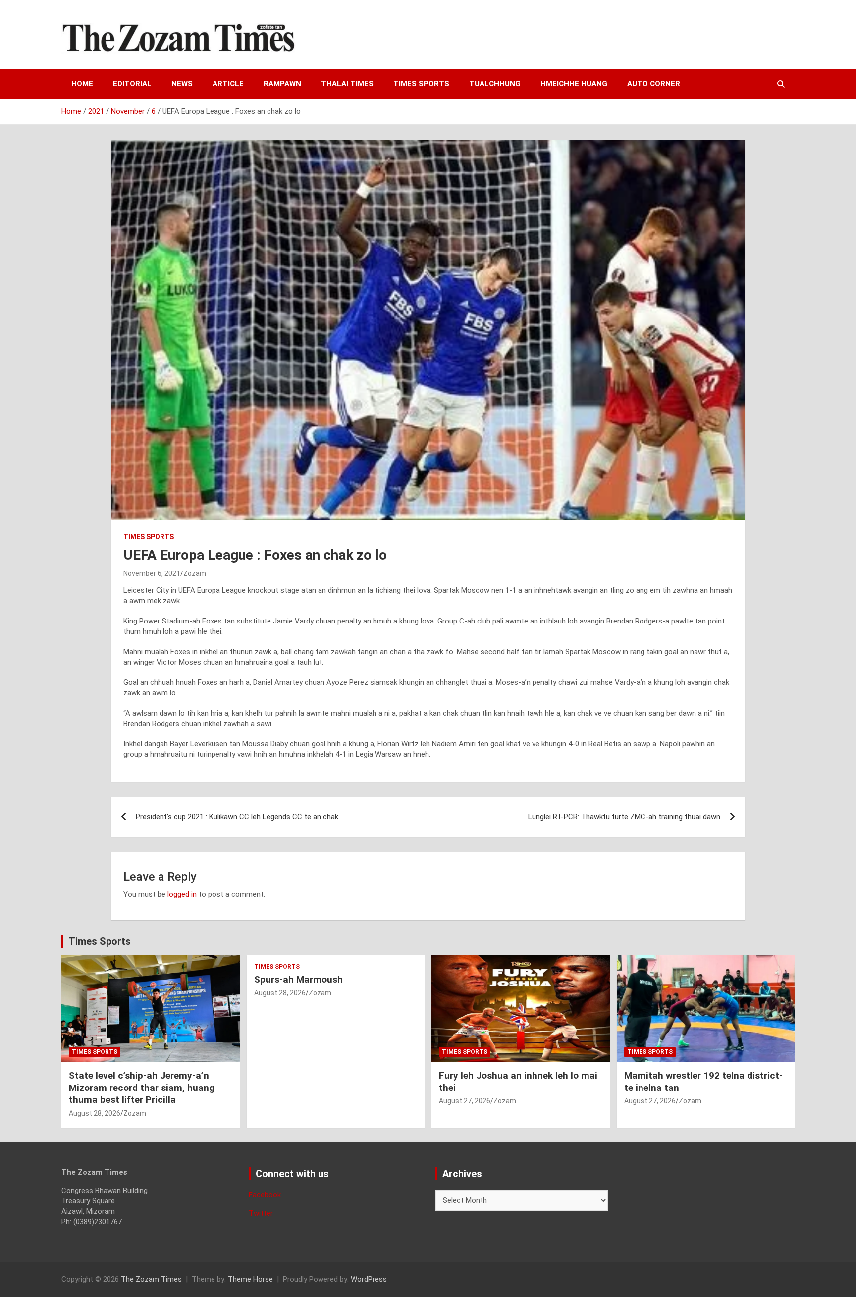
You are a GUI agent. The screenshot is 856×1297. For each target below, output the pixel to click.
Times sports (421, 83)
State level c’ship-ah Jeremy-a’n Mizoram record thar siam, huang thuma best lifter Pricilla (141, 1087)
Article (228, 83)
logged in (182, 894)
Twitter (261, 1213)
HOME (82, 83)
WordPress (369, 1279)
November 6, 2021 (151, 573)
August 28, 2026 (94, 1113)
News (182, 83)
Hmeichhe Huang (573, 83)
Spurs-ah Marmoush (298, 979)
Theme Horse (250, 1279)
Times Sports (99, 941)
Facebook (265, 1195)
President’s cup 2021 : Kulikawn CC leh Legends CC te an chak (237, 816)
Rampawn (282, 83)
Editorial (132, 83)
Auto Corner (653, 83)
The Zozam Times (151, 1279)
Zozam (194, 573)
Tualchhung (495, 83)
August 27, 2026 (464, 1101)
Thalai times (347, 83)
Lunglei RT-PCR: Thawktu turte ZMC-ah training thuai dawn (624, 816)
